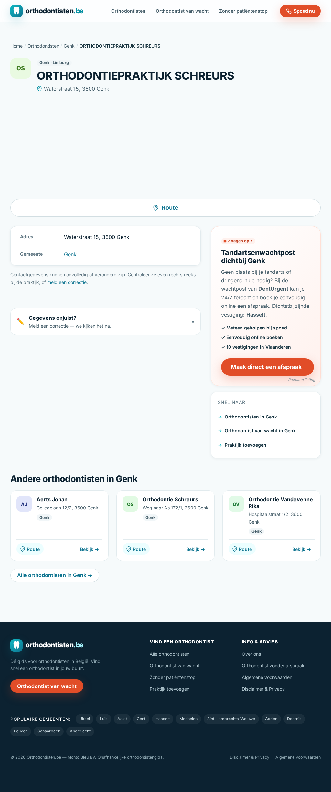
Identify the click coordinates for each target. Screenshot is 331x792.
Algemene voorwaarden (267, 677)
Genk (69, 46)
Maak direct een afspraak (266, 366)
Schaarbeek (48, 731)
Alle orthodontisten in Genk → (54, 575)
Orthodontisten (128, 11)
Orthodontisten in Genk (251, 416)
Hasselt (162, 718)
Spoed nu (304, 11)
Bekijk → (89, 549)
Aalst (122, 718)
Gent (141, 718)
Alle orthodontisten (169, 654)
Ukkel (84, 718)
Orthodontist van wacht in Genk (260, 430)
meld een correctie (67, 282)
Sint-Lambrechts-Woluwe (231, 718)
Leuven (20, 731)
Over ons (251, 654)
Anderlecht (80, 731)
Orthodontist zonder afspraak (273, 665)
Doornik (294, 718)
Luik (104, 718)
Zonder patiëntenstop (243, 11)
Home (16, 46)
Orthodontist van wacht (182, 11)
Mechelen (188, 718)
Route (170, 207)
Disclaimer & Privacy (263, 689)
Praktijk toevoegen (245, 445)
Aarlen (271, 718)
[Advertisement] (165, 146)
